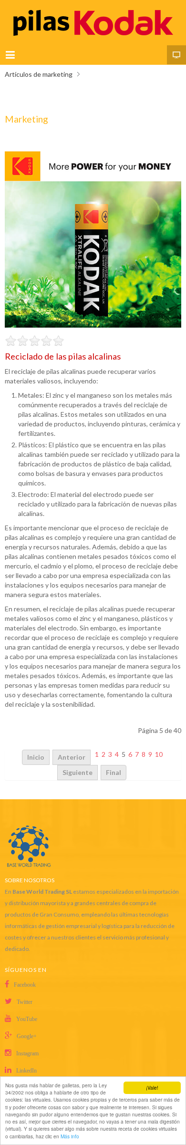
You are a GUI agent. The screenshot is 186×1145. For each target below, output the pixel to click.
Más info (70, 1136)
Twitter (24, 1002)
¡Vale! (152, 1087)
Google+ (27, 1036)
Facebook (25, 985)
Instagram (27, 1053)
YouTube (26, 1019)
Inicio (35, 757)
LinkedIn (26, 1070)
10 (159, 754)
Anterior (71, 757)
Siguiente (77, 772)
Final (113, 772)
